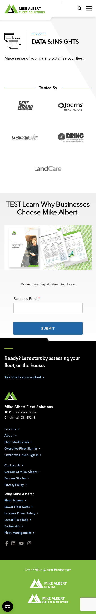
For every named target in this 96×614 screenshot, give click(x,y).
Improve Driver (19, 513)
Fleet (13, 500)
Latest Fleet (16, 520)
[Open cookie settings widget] (7, 606)
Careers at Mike (20, 472)
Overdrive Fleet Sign (20, 448)
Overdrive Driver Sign (21, 455)
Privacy (14, 485)
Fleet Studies (16, 442)
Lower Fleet (17, 507)
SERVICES (39, 34)
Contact (12, 465)
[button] (81, 8)
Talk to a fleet (22, 377)
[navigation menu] (88, 8)
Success (15, 478)
